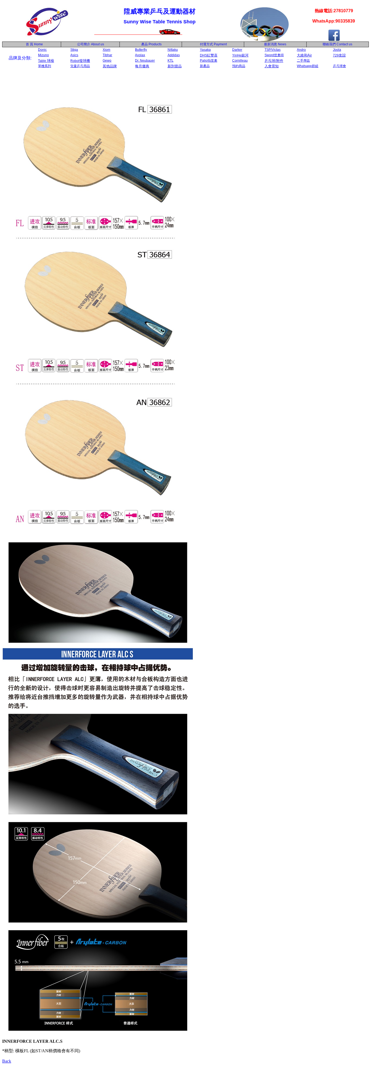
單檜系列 (44, 66)
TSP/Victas (273, 50)
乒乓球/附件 (274, 61)
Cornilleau (240, 60)
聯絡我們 (329, 44)
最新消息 (275, 44)
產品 (151, 44)
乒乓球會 (339, 66)
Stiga (74, 50)
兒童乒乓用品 (80, 66)
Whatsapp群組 (307, 66)
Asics (74, 55)
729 (339, 55)
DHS (209, 55)
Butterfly (141, 50)
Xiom (106, 50)
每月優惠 (142, 66)
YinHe (240, 55)
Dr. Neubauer (145, 60)
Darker (237, 50)
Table (46, 61)
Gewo (107, 60)
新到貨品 (175, 66)
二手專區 (303, 60)
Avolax (140, 55)
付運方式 (213, 44)
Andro (301, 50)
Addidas (174, 55)
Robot (80, 61)
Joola (337, 50)
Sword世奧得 (274, 55)
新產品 (205, 66)
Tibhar (107, 55)
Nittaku (173, 50)
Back (6, 1061)
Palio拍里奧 (208, 60)
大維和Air (304, 55)
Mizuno (43, 55)
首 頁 (28, 44)
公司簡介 (83, 44)
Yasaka (205, 50)
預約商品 (238, 66)
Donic (42, 50)
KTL (171, 60)
